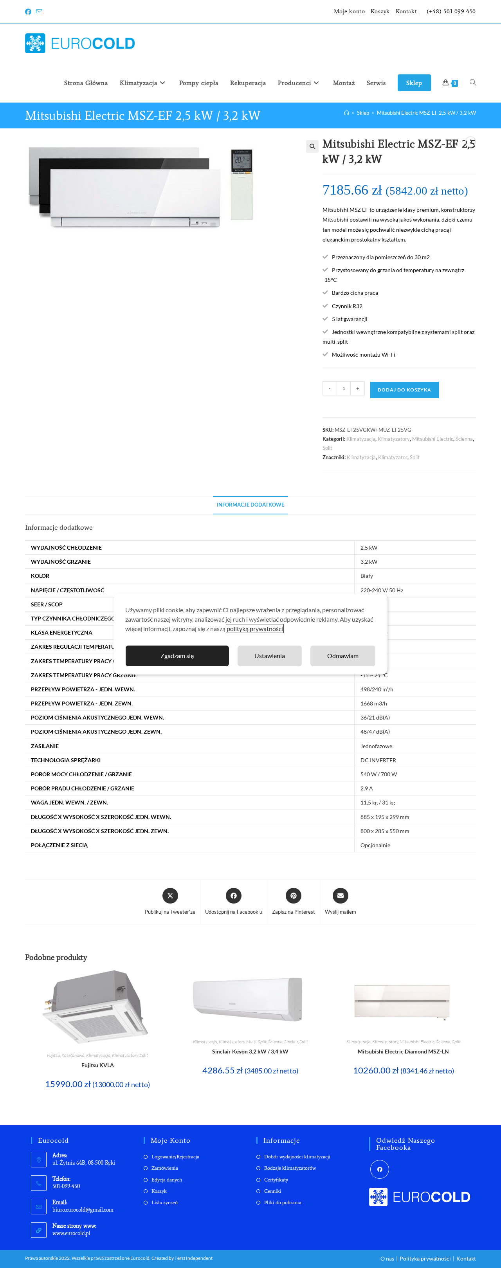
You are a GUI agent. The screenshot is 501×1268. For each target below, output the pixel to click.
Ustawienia (269, 655)
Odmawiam (343, 655)
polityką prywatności (255, 628)
